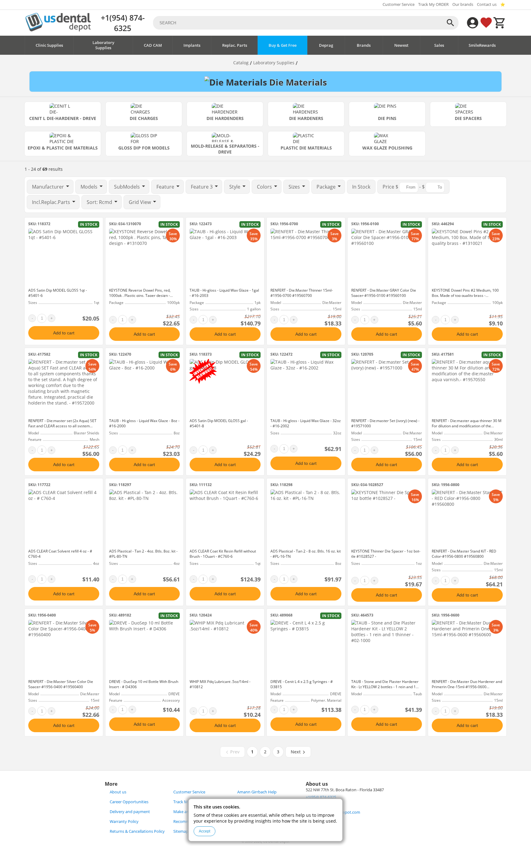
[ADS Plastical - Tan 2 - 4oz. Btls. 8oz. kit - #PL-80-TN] (144, 517)
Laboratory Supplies (103, 45)
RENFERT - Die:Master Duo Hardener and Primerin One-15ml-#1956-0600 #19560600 (467, 687)
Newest (401, 45)
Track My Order (187, 801)
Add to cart (63, 332)
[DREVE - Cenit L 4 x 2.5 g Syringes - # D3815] (305, 648)
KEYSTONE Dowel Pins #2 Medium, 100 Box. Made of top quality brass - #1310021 (465, 295)
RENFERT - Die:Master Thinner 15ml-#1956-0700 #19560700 (301, 293)
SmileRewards (482, 45)
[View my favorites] (486, 23)
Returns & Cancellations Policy (137, 831)
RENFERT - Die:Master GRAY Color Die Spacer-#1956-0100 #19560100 (383, 293)
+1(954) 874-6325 (123, 22)
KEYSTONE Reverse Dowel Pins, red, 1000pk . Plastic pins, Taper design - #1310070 (140, 295)
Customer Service (399, 4)
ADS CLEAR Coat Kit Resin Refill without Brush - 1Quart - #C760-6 (223, 554)
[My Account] (472, 23)
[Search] (450, 23)
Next (296, 752)
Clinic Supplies (49, 45)
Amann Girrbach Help (257, 792)
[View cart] (499, 23)
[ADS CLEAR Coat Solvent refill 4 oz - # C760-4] (63, 517)
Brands (364, 45)
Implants (191, 45)
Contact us (487, 4)
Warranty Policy (124, 821)
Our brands (462, 4)
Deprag (326, 45)
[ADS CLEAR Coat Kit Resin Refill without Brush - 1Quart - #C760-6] (225, 517)
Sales (439, 45)
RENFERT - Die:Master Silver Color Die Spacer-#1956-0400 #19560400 (60, 684)
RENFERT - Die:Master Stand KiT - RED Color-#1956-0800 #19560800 (464, 554)
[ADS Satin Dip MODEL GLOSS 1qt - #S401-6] (63, 257)
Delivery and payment (130, 811)
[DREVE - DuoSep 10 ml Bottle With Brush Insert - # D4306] (144, 648)
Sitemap (180, 831)
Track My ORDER (433, 4)
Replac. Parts (234, 45)
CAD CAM (153, 45)
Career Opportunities (129, 801)
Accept (204, 831)
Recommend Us (187, 821)
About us (118, 792)
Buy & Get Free (283, 45)
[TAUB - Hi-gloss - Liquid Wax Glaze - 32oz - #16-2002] (305, 387)
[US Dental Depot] (58, 30)
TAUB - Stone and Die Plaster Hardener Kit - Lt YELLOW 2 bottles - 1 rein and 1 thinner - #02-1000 (385, 687)
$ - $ (404, 186)
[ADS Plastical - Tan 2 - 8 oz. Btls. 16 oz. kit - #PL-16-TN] (305, 517)
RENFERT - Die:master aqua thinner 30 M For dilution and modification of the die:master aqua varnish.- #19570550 (467, 426)
